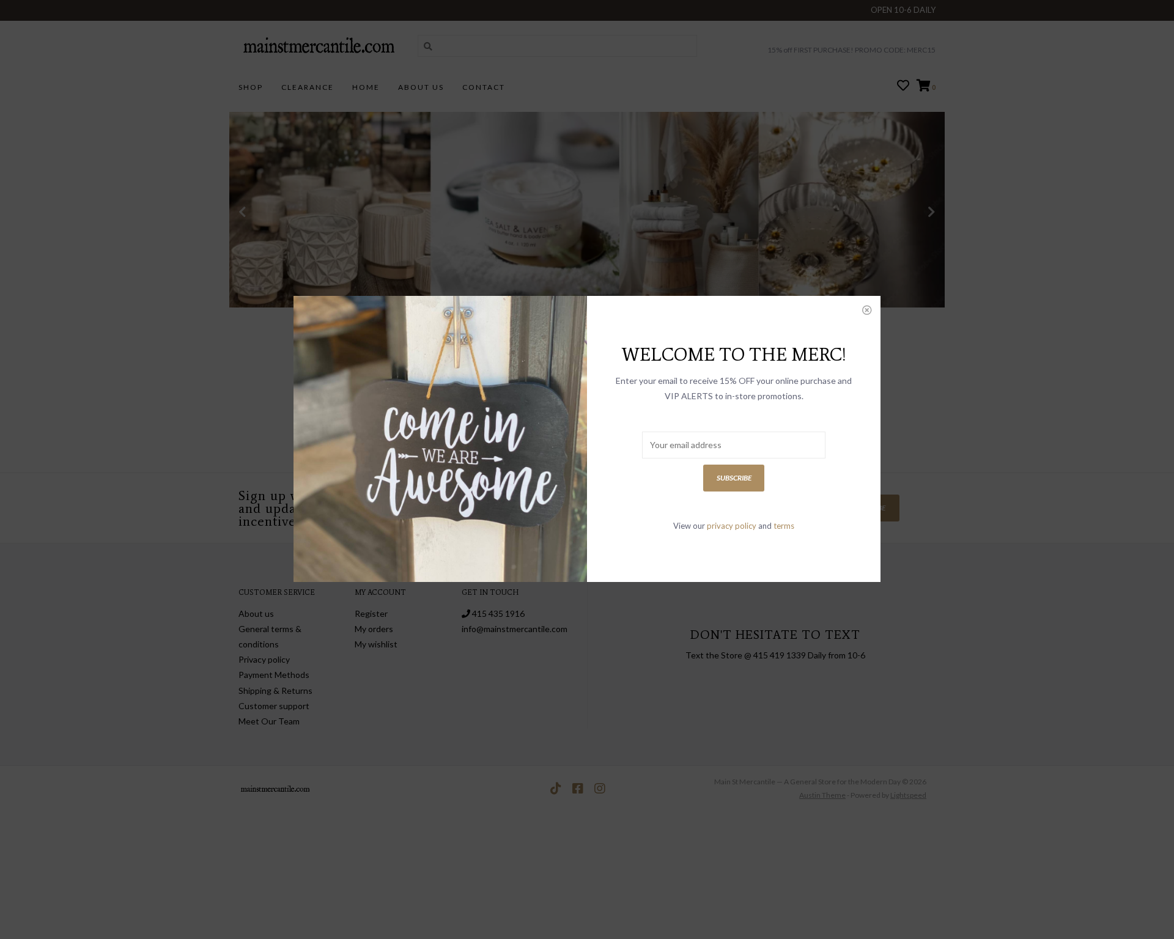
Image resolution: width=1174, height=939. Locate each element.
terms (783, 526)
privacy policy (731, 526)
